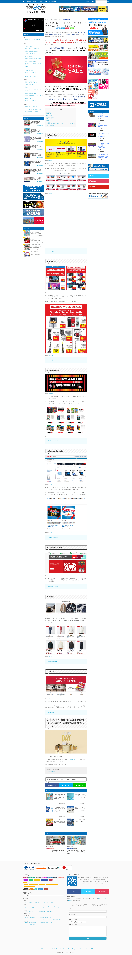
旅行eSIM (27, 81)
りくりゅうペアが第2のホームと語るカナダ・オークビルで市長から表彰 (35, 170)
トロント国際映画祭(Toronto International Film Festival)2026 (103, 156)
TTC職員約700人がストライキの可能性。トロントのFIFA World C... (35, 146)
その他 (41, 1)
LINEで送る (80, 785)
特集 (46, 1)
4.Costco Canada (50, 117)
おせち (26, 39)
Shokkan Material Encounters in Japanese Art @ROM (103, 115)
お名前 (70, 908)
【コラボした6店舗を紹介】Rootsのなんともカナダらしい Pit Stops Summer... (35, 246)
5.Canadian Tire (49, 118)
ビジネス (31, 889)
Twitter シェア (66, 785)
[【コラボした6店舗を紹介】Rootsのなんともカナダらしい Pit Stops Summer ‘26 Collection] (55, 845)
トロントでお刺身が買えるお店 (34, 39)
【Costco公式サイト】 (52, 537)
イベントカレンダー (52, 1)
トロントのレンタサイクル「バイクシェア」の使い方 (50, 919)
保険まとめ (32, 81)
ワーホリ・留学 (34, 106)
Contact (93, 1)
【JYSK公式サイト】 (52, 712)
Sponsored (74, 848)
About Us (87, 1)
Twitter (89, 891)
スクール (25, 877)
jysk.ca (50, 698)
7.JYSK (48, 122)
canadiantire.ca (51, 575)
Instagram (103, 891)
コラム (25, 882)
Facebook (74, 891)
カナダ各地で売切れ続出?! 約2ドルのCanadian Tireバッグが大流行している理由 (35, 239)
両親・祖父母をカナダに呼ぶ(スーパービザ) (33, 48)
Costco (50, 484)
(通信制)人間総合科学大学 (36, 109)
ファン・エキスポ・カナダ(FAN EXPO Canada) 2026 (103, 135)
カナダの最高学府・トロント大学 (31, 111)
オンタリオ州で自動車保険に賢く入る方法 (33, 58)
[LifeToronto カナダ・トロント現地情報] (23, 1)
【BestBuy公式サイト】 (53, 251)
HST (34, 61)
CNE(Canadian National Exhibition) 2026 (102, 125)
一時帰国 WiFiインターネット (30, 70)
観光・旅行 (50, 877)
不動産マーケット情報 (29, 50)
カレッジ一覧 (27, 109)
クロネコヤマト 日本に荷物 (30, 53)
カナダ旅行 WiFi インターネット (31, 72)
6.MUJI (47, 120)
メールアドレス (72, 914)
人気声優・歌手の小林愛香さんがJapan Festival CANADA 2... (35, 138)
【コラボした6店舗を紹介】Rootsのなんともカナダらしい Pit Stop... (35, 122)
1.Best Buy (48, 112)
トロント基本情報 (28, 61)
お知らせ (28, 1)
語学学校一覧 (27, 106)
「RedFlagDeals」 (72, 759)
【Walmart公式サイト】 (53, 360)
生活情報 (34, 1)
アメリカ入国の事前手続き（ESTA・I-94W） (33, 95)
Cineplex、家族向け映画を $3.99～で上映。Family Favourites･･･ (80, 821)
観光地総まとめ (28, 92)
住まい (55, 877)
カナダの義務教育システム (30, 113)
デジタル (45, 889)
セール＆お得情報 (66, 19)
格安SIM (26, 66)
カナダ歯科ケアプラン (29, 46)
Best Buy (50, 160)
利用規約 (70, 900)
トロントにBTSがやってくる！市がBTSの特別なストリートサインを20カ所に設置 (35, 253)
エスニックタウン (28, 98)
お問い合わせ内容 (73, 919)
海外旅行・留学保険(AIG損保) (30, 93)
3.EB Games (49, 115)
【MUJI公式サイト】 (52, 661)
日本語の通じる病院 (29, 45)
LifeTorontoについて (46, 949)
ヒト (36, 889)
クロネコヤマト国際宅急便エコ (31, 51)
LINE (72, 28)
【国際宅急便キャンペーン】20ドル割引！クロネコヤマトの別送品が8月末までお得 (76, 852)
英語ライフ (40, 889)
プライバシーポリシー (103, 898)
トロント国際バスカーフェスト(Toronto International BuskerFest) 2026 (103, 145)
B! (62, 28)
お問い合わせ (74, 949)
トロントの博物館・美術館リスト (31, 82)
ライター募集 (55, 949)
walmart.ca (51, 292)
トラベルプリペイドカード (30, 97)
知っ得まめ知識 (31, 877)
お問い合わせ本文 (73, 924)
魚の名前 (46, 902)
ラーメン (51, 902)
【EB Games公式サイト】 (53, 441)
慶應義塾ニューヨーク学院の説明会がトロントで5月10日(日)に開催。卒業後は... (35, 178)
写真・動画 (26, 889)
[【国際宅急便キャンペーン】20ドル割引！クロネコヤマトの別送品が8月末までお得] (76, 845)
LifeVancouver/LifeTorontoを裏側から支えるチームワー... (35, 162)
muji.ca (50, 615)
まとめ (48, 848)
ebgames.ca (51, 393)
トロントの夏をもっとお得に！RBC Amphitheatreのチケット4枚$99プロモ (59, 821)
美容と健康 (44, 877)
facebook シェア (53, 785)
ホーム (37, 949)
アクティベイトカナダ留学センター (31, 76)
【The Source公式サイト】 (53, 586)
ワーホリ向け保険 (28, 56)
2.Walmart (48, 113)
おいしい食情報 (52, 848)
